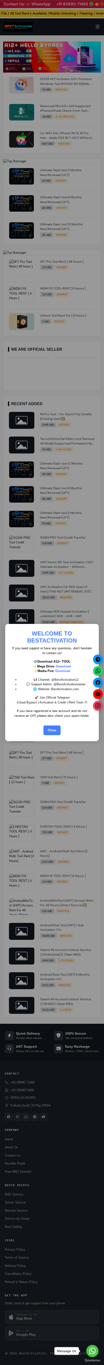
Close (52, 730)
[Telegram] (98, 659)
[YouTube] (98, 694)
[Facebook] (98, 682)
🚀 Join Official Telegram (52, 697)
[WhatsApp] (98, 671)
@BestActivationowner (70, 684)
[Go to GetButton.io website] (92, 1360)
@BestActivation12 (65, 679)
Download (63, 666)
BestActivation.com (65, 689)
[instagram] (98, 706)
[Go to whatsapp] (92, 1351)
